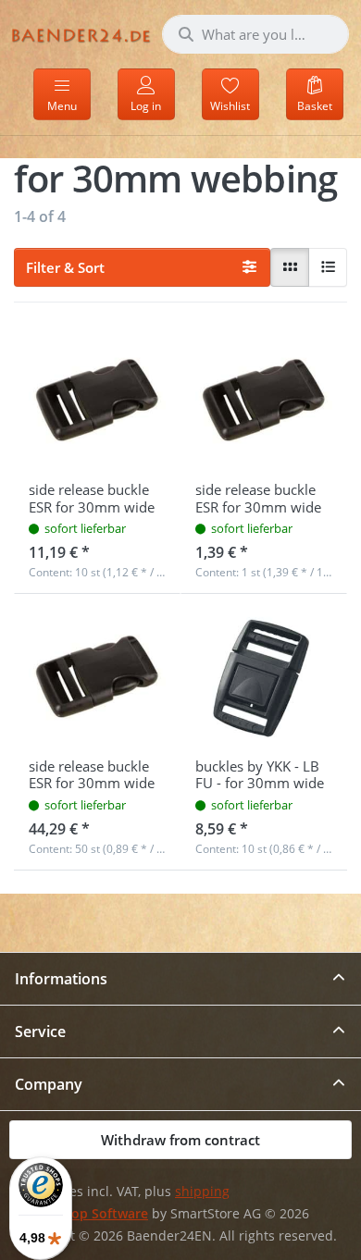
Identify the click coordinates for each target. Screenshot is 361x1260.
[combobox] (255, 34)
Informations (61, 979)
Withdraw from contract (180, 1139)
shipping (202, 1191)
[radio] (289, 267)
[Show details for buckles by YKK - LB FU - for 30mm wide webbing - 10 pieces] (263, 677)
